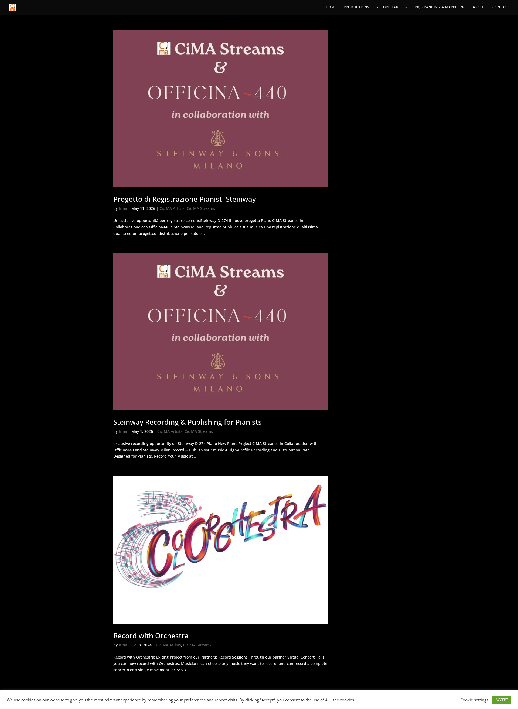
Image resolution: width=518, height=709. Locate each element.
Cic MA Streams (201, 208)
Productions (356, 7)
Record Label (389, 7)
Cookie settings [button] (474, 699)
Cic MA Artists (172, 208)
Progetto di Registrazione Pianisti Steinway (184, 199)
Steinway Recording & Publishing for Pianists (187, 422)
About (479, 7)
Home (331, 7)
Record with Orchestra (151, 635)
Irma (123, 208)
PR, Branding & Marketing (440, 7)
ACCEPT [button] (502, 699)
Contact (500, 7)
